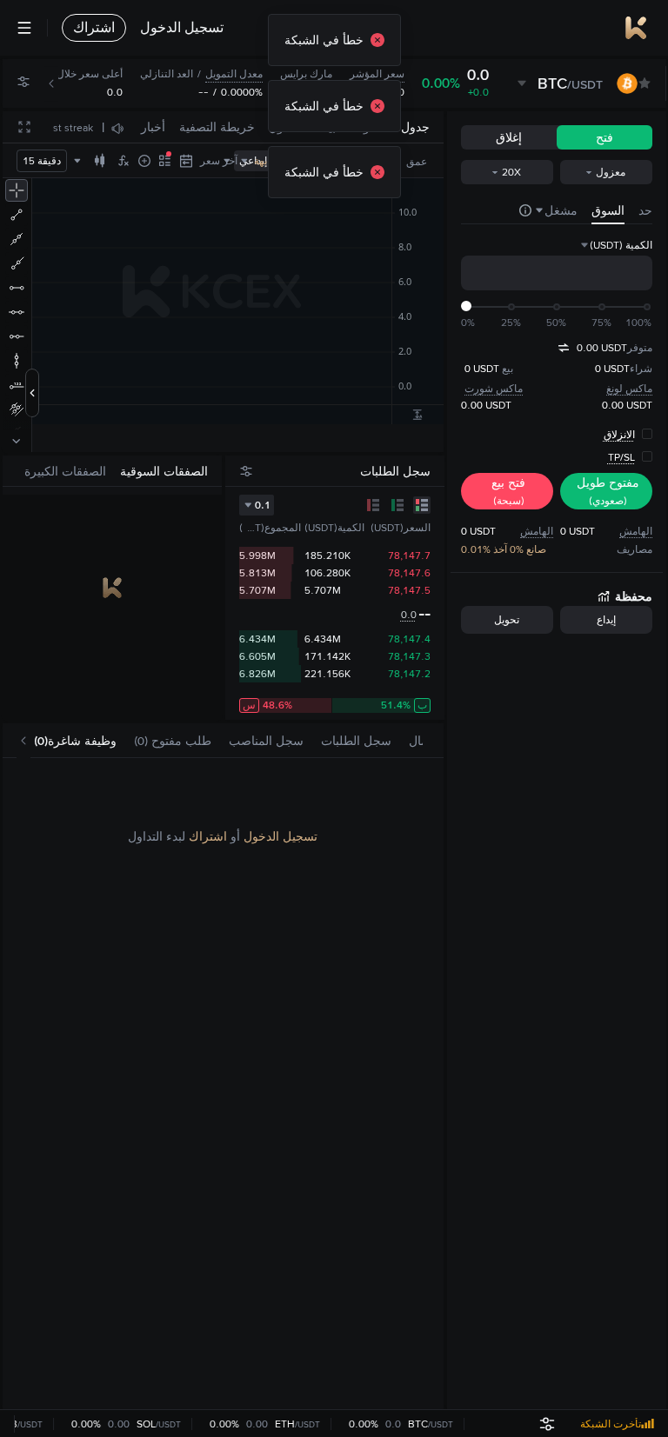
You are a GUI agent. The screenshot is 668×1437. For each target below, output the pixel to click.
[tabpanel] (223, 1084)
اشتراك (208, 836)
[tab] (75, 741)
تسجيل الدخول (280, 836)
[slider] (466, 306)
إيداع (606, 620)
